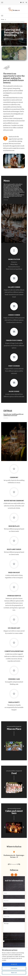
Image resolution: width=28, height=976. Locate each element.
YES (6, 941)
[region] (14, 962)
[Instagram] (15, 874)
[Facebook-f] (12, 874)
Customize (14, 968)
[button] (5, 746)
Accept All (14, 964)
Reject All (14, 972)
